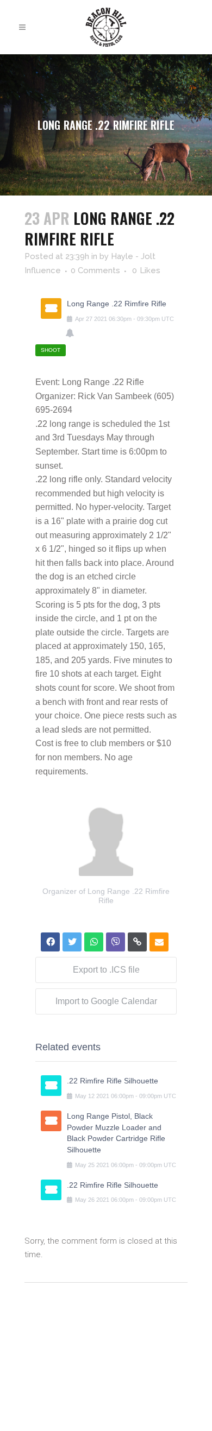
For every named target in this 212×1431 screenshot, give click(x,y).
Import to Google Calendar (106, 1001)
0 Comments (95, 270)
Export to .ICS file (106, 969)
